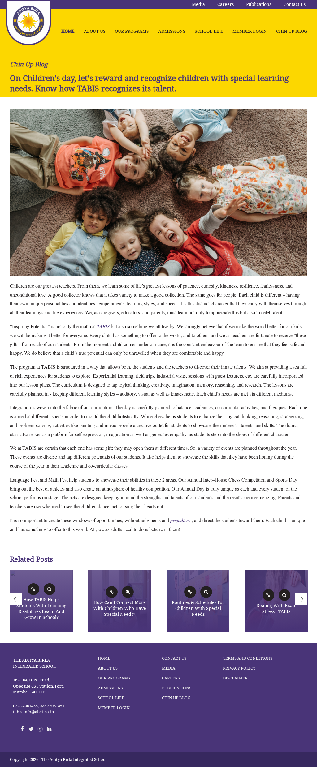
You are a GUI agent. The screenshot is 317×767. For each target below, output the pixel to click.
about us (95, 31)
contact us (174, 658)
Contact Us (295, 4)
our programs (132, 31)
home (68, 31)
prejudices (180, 520)
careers (171, 678)
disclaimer (235, 678)
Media (198, 4)
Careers (225, 4)
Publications (258, 4)
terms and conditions (247, 658)
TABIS (103, 326)
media (168, 668)
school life (209, 31)
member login (249, 31)
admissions (171, 31)
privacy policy (239, 668)
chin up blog (291, 31)
